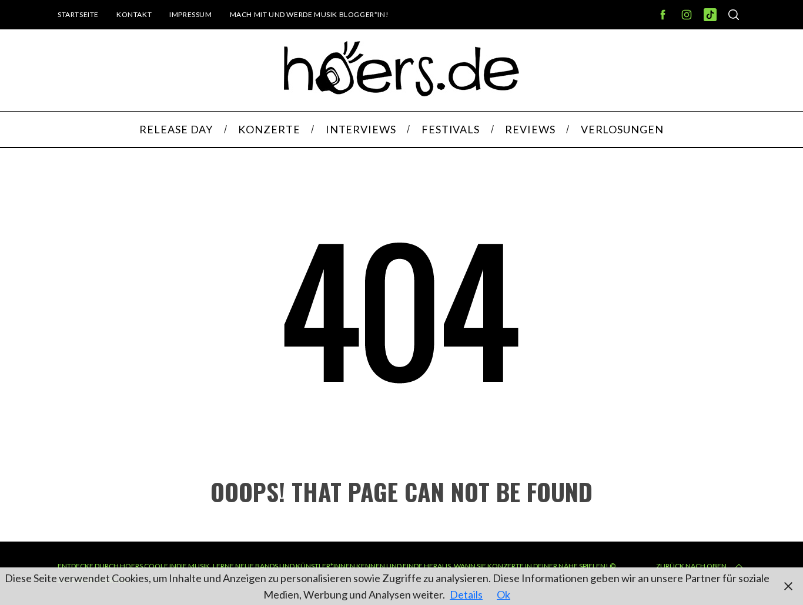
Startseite (78, 14)
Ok (503, 594)
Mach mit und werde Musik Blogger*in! (309, 14)
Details (466, 594)
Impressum (190, 14)
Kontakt (134, 14)
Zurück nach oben (691, 566)
